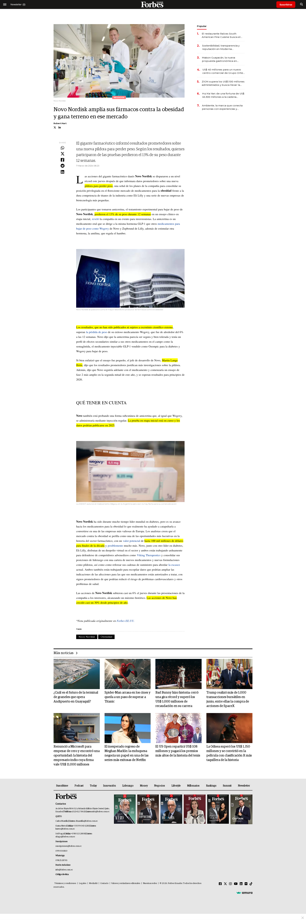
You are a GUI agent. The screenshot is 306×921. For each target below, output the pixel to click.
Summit (227, 785)
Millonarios (193, 785)
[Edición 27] (218, 809)
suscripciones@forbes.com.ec (68, 846)
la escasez (174, 565)
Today (93, 785)
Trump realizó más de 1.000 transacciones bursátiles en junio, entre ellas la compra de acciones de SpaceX (227, 699)
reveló (95, 219)
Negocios (159, 785)
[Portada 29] (171, 809)
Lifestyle (176, 785)
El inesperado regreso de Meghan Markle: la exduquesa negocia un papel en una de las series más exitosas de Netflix (127, 753)
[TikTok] (251, 884)
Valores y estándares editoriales (125, 883)
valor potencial (131, 541)
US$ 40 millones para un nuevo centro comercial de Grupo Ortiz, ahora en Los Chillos (223, 71)
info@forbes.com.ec (100, 812)
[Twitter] (62, 154)
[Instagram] (230, 884)
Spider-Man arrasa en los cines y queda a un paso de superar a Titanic (127, 697)
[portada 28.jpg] (194, 809)
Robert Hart (60, 123)
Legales (82, 883)
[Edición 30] (148, 809)
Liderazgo (127, 785)
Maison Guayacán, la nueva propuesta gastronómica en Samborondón (219, 59)
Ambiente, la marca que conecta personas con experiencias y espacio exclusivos (222, 107)
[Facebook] (62, 160)
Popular (202, 26)
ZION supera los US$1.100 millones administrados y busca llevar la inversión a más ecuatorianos (223, 83)
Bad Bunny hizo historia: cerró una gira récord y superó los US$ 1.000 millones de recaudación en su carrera (176, 699)
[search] (301, 4)
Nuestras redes (150, 883)
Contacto (104, 883)
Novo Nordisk (87, 636)
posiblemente (115, 545)
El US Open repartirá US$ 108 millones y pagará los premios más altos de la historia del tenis (177, 751)
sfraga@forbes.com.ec (65, 837)
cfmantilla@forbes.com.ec (87, 821)
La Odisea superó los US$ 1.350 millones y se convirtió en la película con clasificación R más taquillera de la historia (229, 753)
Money (144, 785)
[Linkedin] (62, 172)
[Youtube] (236, 884)
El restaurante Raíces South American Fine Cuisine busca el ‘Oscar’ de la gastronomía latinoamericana (221, 35)
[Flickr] (246, 884)
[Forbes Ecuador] (153, 4)
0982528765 (61, 860)
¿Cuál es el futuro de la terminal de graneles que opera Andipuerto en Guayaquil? (76, 697)
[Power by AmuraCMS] (244, 892)
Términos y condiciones (65, 883)
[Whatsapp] (62, 148)
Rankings (211, 785)
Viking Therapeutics (148, 555)
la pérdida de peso (96, 332)
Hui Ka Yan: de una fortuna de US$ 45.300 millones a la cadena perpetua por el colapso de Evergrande (223, 95)
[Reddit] (62, 166)
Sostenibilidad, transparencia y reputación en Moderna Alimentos (221, 47)
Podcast (79, 785)
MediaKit (93, 883)
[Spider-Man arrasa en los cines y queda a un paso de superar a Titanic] (128, 674)
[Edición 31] (124, 809)
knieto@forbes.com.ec (65, 829)
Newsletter (244, 785)
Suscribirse (286, 4)
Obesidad (106, 636)
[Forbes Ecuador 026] (241, 809)
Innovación (109, 785)
